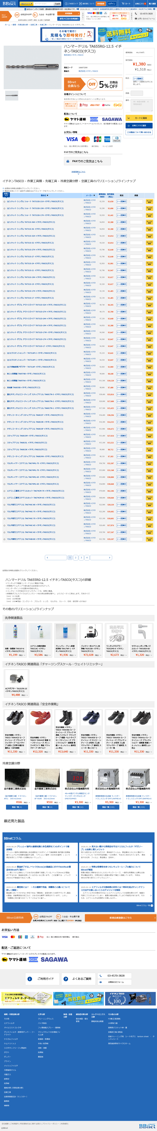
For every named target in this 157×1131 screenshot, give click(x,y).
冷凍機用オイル (10, 1070)
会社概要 (5, 1124)
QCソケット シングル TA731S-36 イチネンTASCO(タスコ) (30, 229)
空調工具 (33, 25)
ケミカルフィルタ (11, 1039)
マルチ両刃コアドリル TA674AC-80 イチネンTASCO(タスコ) (31, 504)
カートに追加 (141, 118)
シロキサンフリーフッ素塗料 (15, 1048)
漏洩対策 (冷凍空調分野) (13, 1088)
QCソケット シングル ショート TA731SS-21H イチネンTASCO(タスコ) (35, 201)
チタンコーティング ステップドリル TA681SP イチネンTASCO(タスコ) (35, 429)
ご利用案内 (14, 1124)
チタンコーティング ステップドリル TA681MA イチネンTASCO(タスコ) (35, 456)
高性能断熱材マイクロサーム (119, 1043)
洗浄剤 (6, 1083)
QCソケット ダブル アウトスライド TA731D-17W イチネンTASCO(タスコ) (36, 332)
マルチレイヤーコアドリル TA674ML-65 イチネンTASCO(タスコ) (33, 477)
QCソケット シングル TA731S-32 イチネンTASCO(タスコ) (30, 243)
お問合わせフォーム (116, 982)
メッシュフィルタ (11, 1065)
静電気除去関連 (97, 1021)
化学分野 (41, 1014)
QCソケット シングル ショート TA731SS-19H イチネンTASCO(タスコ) (35, 208)
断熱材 (6, 1079)
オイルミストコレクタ (12, 1027)
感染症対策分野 (82, 1014)
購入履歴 (152, 3)
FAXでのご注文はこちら (87, 161)
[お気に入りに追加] (4, 201)
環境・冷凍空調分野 (20, 25)
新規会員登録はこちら (121, 918)
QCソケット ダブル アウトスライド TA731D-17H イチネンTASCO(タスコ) (36, 339)
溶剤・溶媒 (42, 1048)
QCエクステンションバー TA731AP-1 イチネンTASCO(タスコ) (31, 360)
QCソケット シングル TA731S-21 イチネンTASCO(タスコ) (30, 270)
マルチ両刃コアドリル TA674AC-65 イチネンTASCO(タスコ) (31, 525)
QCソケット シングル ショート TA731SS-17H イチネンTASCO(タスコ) (35, 215)
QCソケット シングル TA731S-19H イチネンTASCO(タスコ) (31, 277)
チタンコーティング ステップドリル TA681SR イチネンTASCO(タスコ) (35, 422)
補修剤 (6, 1105)
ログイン (111, 3)
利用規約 (64, 1124)
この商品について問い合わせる (139, 132)
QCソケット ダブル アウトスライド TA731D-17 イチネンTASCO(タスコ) (36, 346)
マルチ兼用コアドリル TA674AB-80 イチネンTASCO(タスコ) (31, 539)
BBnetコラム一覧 (143, 905)
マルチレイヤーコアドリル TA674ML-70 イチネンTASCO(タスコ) (33, 470)
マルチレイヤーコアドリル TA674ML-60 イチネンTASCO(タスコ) (33, 484)
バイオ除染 (42, 1023)
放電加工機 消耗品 (115, 1032)
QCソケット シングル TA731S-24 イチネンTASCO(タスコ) (30, 263)
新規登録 (100, 3)
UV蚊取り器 (113, 1023)
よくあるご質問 (81, 979)
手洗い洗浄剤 (43, 1043)
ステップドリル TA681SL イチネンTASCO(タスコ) (27, 442)
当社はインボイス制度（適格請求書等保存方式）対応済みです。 (51, 9)
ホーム (7, 25)
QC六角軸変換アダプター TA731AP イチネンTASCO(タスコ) (31, 367)
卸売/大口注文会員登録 (69, 18)
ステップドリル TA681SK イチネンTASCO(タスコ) (27, 449)
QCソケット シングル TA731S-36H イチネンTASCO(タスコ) (31, 222)
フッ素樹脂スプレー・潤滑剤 (49, 1027)
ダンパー (7, 1057)
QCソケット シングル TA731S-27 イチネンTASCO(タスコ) (30, 256)
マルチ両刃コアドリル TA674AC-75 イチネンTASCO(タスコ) (31, 511)
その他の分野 (113, 1014)
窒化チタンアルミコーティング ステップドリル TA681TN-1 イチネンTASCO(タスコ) (40, 408)
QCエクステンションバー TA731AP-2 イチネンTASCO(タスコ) (31, 353)
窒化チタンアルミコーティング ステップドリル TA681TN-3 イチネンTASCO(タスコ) (40, 394)
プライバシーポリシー (50, 1124)
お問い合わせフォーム (146, 19)
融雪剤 (6, 1101)
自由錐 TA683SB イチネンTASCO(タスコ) (23, 387)
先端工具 (43, 25)
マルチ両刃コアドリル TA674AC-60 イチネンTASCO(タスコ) (31, 532)
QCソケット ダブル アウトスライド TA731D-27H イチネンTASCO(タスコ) (36, 311)
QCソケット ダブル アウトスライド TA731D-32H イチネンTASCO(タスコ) (36, 305)
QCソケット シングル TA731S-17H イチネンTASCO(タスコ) (31, 291)
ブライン (7, 1061)
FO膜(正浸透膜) (114, 1019)
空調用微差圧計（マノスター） (16, 1096)
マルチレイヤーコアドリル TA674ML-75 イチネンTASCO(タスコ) (33, 463)
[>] (101, 557)
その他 (6, 1019)
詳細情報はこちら (78, 172)
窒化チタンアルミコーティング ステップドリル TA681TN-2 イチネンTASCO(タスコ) (40, 401)
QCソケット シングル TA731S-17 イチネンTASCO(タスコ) (30, 298)
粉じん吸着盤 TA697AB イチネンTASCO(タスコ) (26, 373)
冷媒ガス (7, 1074)
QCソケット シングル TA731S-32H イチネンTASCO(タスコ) (31, 236)
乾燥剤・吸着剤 (44, 1039)
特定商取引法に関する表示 (30, 1124)
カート (127, 3)
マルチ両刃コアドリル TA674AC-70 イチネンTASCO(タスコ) (31, 518)
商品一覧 (17, 807)
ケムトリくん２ (10, 1043)
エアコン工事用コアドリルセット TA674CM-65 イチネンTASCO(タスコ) (35, 498)
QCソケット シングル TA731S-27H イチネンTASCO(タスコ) (31, 249)
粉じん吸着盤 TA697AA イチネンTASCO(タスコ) (26, 380)
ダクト (6, 1052)
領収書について (89, 3)
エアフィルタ (9, 1023)
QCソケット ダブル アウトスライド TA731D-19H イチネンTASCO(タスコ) (36, 325)
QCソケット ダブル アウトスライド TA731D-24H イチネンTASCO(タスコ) (36, 318)
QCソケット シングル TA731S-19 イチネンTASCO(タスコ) (30, 284)
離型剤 (40, 1057)
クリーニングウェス (45, 1019)
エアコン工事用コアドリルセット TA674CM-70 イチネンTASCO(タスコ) (35, 491)
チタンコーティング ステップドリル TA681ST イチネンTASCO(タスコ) (35, 415)
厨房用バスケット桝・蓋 (117, 1027)
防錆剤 (40, 1052)
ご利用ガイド (73, 3)
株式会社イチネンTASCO (73, 55)
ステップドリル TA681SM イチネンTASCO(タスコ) (27, 436)
